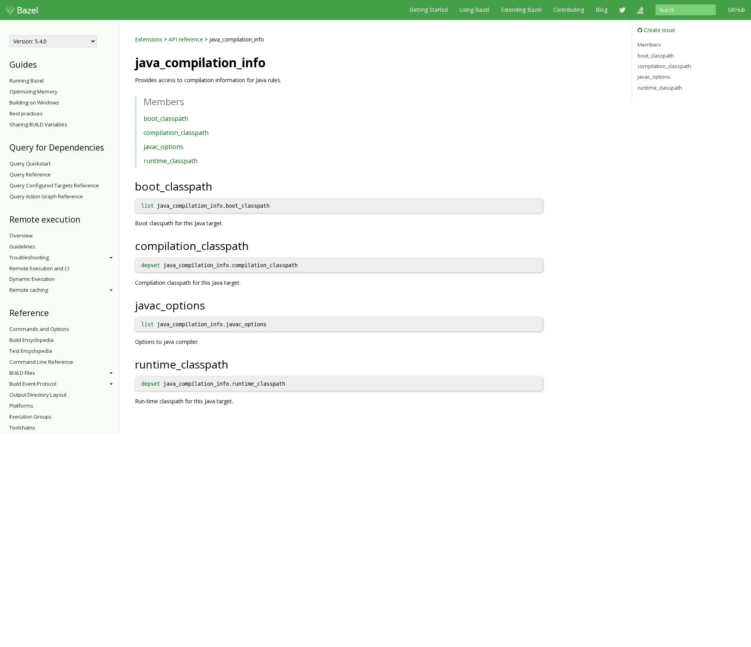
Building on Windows (34, 102)
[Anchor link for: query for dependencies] (108, 147)
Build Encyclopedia (31, 339)
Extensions (148, 39)
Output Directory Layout (37, 394)
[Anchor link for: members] (189, 101)
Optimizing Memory (33, 91)
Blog (601, 9)
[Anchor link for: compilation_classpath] (254, 245)
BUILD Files (22, 372)
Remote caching (28, 289)
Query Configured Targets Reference (54, 185)
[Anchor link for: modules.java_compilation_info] (272, 62)
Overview (20, 235)
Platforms (21, 405)
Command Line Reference (41, 361)
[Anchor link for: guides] (41, 64)
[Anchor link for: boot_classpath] (218, 185)
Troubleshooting (29, 257)
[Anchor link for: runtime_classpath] (234, 363)
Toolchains (22, 427)
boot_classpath (166, 118)
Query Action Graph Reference (46, 196)
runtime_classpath (171, 160)
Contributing (568, 9)
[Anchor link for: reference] (53, 312)
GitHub (736, 9)
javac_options (163, 146)
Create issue (658, 30)
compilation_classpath (176, 132)
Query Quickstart (29, 163)
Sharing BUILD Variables (38, 124)
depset (150, 265)
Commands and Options (39, 328)
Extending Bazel (521, 9)
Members (649, 44)
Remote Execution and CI (39, 268)
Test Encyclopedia (30, 350)
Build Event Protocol (32, 383)
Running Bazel (26, 80)
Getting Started (429, 9)
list (147, 206)
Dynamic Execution (32, 278)
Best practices (26, 113)
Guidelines (22, 246)
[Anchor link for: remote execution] (84, 219)
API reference (186, 39)
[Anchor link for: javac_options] (210, 304)
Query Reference (30, 174)
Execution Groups (30, 416)
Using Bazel (474, 9)
